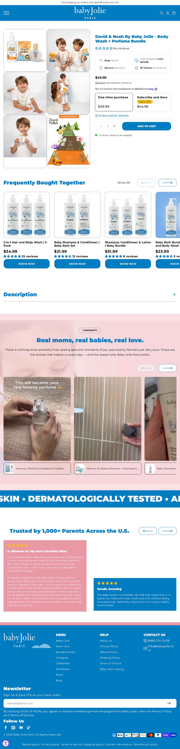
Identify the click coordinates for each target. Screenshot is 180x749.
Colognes (62, 657)
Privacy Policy (109, 646)
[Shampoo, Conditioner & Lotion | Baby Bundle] (128, 215)
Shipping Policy (110, 657)
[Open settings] (161, 13)
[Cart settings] (173, 13)
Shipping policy (93, 744)
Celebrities (63, 663)
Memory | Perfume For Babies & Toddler (40, 468)
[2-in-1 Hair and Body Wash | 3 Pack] (27, 215)
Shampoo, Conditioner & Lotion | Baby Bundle (128, 244)
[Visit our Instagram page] (13, 727)
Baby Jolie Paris (23, 734)
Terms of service (71, 744)
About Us (106, 640)
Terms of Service (110, 663)
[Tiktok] (29, 727)
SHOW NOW (26, 263)
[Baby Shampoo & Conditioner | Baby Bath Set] (77, 215)
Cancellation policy (145, 744)
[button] (103, 48)
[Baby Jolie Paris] (90, 13)
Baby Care (62, 640)
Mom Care (62, 646)
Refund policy (31, 744)
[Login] (167, 13)
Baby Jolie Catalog (112, 669)
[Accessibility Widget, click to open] (6, 743)
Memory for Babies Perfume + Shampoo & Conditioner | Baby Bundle (113, 468)
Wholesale (62, 669)
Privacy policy (50, 744)
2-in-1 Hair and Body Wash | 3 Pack (25, 244)
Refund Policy (109, 652)
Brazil (59, 674)
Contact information (118, 744)
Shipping (100, 82)
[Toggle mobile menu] (38, 13)
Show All (124, 182)
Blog (59, 680)
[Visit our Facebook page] (6, 727)
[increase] (114, 126)
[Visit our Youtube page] (21, 727)
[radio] (114, 102)
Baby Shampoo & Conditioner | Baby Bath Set (76, 244)
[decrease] (101, 126)
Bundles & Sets (65, 652)
